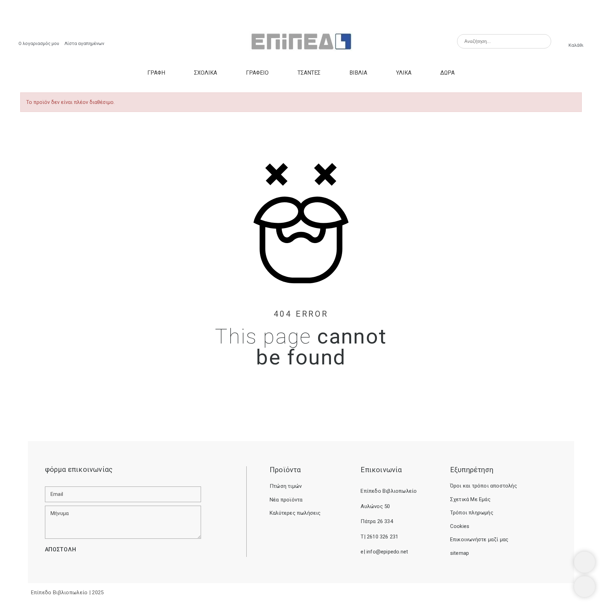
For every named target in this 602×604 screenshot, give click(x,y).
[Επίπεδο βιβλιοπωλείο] (301, 41)
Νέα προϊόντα (286, 500)
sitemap (459, 553)
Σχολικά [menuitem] (205, 72)
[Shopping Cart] (584, 562)
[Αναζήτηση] (542, 41)
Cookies (459, 526)
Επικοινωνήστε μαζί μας (479, 539)
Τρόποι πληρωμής (471, 512)
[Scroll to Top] (584, 586)
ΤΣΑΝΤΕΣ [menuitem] (309, 72)
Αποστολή (60, 549)
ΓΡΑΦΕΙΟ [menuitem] (257, 72)
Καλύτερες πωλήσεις (295, 513)
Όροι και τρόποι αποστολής (483, 486)
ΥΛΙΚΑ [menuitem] (403, 72)
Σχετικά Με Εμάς (470, 499)
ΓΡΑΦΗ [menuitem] (156, 72)
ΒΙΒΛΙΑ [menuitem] (358, 72)
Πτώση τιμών (286, 486)
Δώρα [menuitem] (447, 72)
